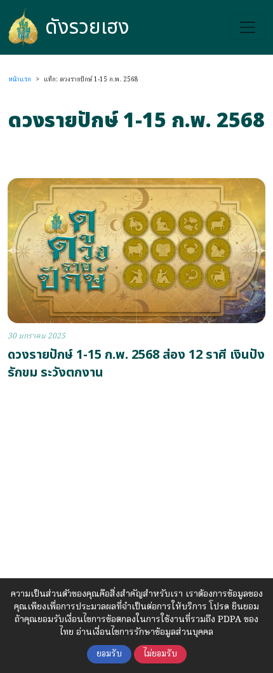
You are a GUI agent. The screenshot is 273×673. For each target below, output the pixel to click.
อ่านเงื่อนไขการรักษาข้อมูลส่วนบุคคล (144, 632)
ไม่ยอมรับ (160, 654)
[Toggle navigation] (247, 27)
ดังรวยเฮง (87, 27)
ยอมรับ (109, 654)
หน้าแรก (20, 79)
